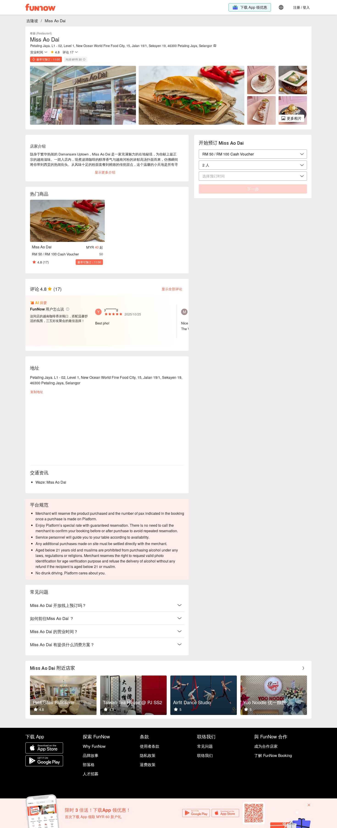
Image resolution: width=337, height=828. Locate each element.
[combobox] (253, 165)
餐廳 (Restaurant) (41, 33)
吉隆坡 (32, 20)
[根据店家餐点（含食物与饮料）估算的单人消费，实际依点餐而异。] (84, 59)
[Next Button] (303, 668)
